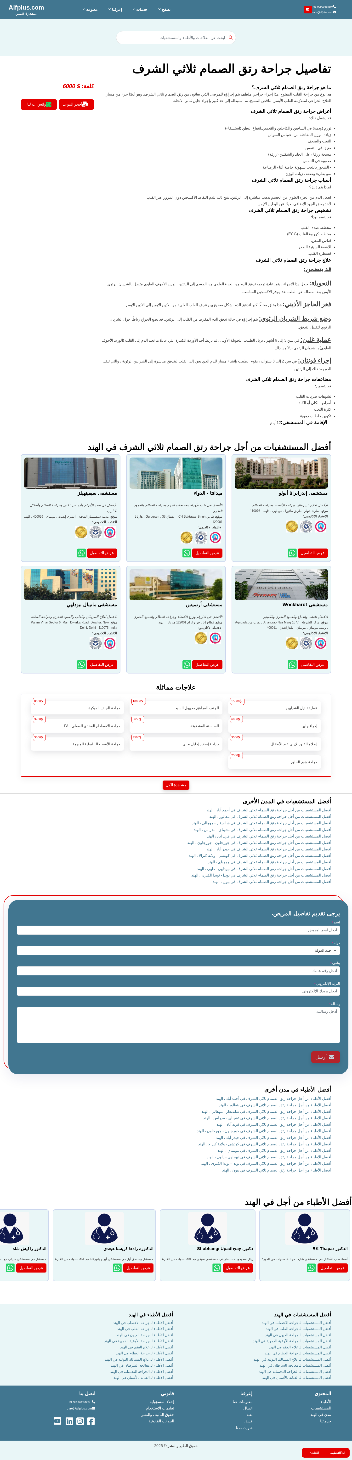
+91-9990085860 (323, 6)
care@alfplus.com (322, 12)
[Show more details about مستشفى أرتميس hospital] (187, 664)
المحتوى (323, 1393)
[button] (163, 9)
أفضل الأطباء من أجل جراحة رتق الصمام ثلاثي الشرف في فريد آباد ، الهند (273, 1124)
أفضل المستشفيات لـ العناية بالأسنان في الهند (296, 1377)
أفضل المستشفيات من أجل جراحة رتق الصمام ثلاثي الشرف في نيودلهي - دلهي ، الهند (264, 869)
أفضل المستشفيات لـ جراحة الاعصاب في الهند (296, 1323)
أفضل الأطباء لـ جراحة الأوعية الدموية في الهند (138, 1341)
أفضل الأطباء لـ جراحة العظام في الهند (144, 1353)
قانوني (167, 1393)
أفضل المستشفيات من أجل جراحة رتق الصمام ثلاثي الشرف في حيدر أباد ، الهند (268, 849)
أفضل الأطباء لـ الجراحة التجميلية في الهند (141, 1371)
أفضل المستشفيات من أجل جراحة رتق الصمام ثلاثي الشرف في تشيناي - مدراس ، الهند (262, 830)
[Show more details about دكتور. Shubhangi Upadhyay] (217, 1268)
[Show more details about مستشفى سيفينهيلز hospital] (82, 553)
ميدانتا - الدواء (208, 493)
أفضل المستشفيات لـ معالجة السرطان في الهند (295, 1365)
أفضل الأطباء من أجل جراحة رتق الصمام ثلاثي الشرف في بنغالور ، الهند (275, 1105)
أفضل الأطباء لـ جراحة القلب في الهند (145, 1329)
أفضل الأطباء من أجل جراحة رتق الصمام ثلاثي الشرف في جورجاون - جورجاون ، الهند (264, 1131)
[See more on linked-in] (70, 1421)
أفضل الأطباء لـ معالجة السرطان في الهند (142, 1365)
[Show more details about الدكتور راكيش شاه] (10, 1268)
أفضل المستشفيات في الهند (302, 1314)
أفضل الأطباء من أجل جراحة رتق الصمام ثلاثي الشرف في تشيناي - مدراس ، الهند (267, 1118)
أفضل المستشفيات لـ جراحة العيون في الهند (298, 1335)
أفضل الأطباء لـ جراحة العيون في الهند (144, 1335)
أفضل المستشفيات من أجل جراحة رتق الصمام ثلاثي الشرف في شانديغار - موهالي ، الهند (261, 823)
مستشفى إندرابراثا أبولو (303, 493)
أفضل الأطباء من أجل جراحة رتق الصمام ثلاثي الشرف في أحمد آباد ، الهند (273, 1099)
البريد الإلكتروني (327, 983)
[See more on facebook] (91, 1421)
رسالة (334, 1004)
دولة (336, 943)
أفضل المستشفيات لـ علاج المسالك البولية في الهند (292, 1359)
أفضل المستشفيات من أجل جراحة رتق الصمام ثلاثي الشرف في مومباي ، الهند (269, 862)
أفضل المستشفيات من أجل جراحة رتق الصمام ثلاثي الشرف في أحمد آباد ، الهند (268, 810)
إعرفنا (246, 1393)
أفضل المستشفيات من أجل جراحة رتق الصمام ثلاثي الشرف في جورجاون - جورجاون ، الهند (259, 843)
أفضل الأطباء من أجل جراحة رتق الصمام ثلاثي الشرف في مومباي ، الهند (274, 1151)
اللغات (315, 1452)
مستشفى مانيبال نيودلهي (92, 604)
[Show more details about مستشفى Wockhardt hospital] (293, 664)
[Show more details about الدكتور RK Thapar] (312, 1268)
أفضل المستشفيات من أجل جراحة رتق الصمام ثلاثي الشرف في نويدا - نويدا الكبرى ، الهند (261, 875)
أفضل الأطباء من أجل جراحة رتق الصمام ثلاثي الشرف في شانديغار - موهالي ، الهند (266, 1111)
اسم (336, 922)
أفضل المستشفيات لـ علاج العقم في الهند (300, 1347)
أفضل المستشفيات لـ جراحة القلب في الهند (298, 1329)
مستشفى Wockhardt (305, 604)
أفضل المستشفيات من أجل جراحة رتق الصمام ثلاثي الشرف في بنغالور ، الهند (270, 817)
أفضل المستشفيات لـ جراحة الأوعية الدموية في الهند (292, 1341)
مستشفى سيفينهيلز (97, 493)
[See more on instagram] (80, 1421)
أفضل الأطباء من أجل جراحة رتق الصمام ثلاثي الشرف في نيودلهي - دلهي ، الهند (269, 1157)
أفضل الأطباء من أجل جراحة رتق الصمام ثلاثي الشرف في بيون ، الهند (276, 1170)
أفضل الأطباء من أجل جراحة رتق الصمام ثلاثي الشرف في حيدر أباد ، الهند (273, 1138)
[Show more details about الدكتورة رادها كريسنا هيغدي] (117, 1268)
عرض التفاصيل (313, 553)
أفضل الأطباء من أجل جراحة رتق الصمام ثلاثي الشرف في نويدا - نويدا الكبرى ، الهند (266, 1163)
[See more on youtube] (58, 1421)
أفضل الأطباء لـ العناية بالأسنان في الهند (143, 1377)
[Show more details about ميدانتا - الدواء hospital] (187, 553)
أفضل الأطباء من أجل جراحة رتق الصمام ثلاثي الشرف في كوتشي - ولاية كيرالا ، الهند (264, 1144)
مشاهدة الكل (176, 785)
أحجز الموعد (72, 104)
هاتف (335, 963)
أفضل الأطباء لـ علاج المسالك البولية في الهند (139, 1359)
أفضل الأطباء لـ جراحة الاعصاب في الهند (143, 1323)
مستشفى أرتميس (204, 604)
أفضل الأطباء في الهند (151, 1314)
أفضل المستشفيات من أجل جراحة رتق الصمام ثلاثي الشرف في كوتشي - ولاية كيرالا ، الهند (260, 856)
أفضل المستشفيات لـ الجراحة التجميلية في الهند (295, 1371)
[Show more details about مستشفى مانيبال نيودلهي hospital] (82, 664)
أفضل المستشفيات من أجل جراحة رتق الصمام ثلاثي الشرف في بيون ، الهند (272, 882)
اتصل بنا (87, 1393)
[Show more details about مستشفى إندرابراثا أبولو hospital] (293, 553)
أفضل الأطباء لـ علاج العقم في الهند (146, 1347)
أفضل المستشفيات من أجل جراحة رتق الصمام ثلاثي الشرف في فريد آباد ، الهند (269, 836)
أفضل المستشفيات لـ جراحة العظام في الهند (298, 1353)
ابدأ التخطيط (337, 1452)
